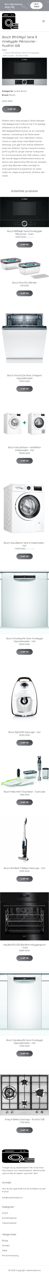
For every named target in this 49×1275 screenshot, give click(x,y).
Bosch (24, 91)
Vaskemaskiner (9, 1223)
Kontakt (6, 1245)
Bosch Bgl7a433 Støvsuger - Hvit (24, 732)
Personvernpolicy (10, 1255)
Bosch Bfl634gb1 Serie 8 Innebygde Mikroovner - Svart (24, 232)
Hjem (4, 50)
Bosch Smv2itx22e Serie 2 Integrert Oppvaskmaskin (24, 377)
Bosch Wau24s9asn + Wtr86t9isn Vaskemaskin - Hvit (24, 449)
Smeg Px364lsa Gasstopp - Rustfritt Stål (24, 1119)
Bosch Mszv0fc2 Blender (24, 282)
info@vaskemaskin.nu (12, 1197)
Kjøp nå (12, 109)
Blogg (5, 1240)
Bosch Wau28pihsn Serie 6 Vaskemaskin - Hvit (24, 544)
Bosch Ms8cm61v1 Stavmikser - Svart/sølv (24, 791)
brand (17, 91)
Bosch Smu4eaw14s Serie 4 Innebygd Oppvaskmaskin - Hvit (24, 640)
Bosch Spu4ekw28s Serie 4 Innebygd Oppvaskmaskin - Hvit (24, 1041)
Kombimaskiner (9, 1218)
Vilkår (4, 1250)
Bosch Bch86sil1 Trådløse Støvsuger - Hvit (24, 868)
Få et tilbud (36, 5)
